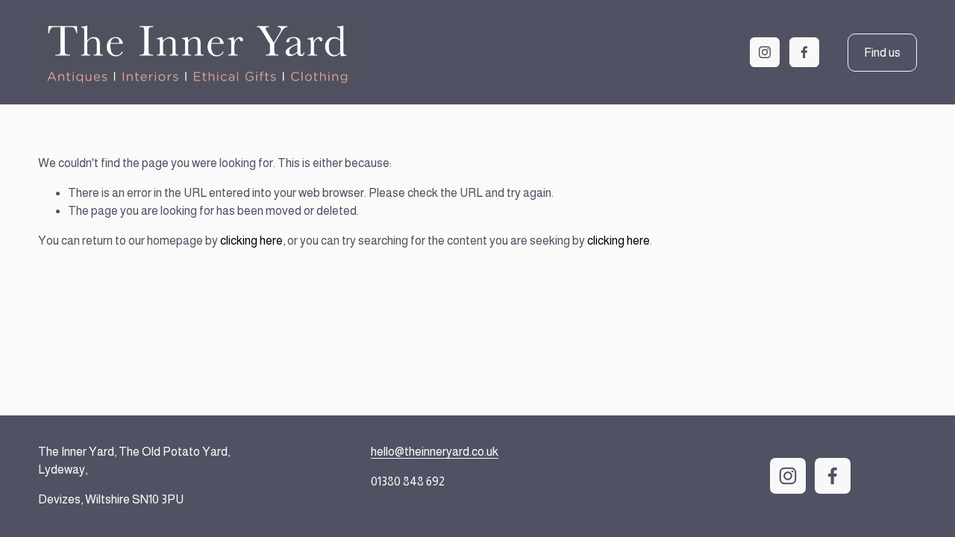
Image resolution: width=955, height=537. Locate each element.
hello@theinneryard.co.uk (434, 451)
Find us (882, 52)
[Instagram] (765, 52)
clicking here (251, 240)
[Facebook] (804, 52)
